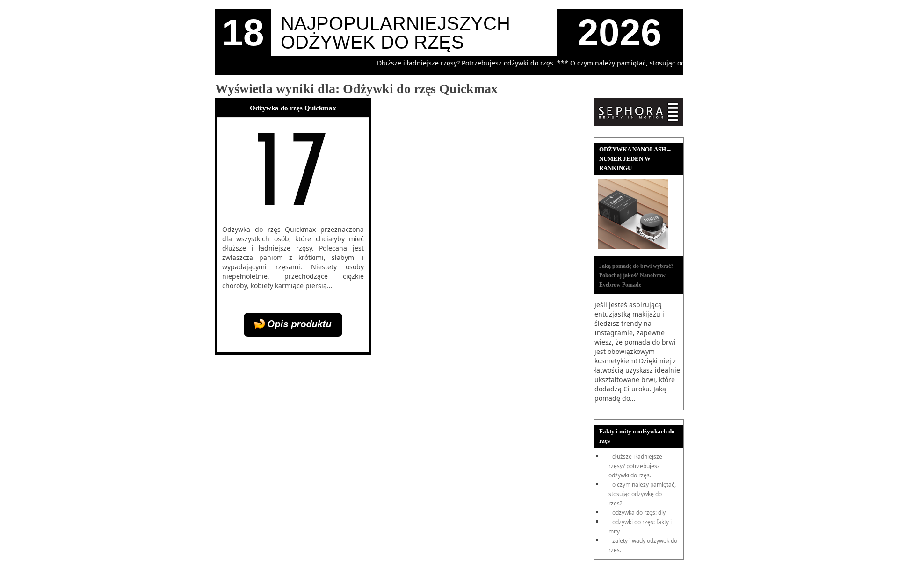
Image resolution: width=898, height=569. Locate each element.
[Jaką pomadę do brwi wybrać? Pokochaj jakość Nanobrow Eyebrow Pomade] (633, 247)
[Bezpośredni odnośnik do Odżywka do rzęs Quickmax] (292, 213)
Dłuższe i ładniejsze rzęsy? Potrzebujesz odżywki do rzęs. (457, 62)
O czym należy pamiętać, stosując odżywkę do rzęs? (642, 62)
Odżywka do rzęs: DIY (639, 513)
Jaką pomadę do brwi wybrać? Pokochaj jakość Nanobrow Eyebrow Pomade (636, 275)
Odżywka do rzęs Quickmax (293, 108)
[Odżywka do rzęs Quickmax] (293, 334)
